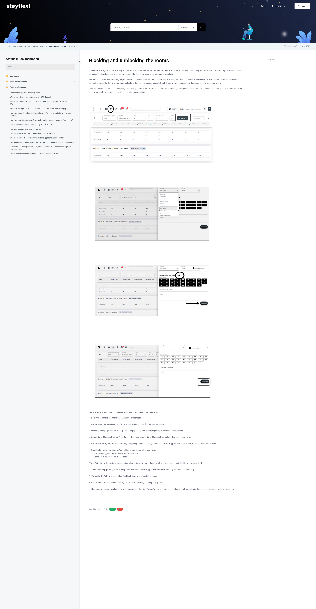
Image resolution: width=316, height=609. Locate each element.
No (120, 509)
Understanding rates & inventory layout (25, 93)
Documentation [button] (278, 6)
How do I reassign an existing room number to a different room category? (38, 109)
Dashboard (14, 76)
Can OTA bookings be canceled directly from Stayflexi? (31, 125)
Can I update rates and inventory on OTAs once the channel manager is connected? (42, 142)
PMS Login (302, 6)
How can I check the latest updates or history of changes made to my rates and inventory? (40, 114)
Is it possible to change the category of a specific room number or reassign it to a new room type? (41, 148)
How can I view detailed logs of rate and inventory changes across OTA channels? (41, 120)
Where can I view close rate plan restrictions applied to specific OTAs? (37, 138)
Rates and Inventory (18, 87)
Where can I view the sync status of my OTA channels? (31, 97)
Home (263, 6)
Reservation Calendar (19, 81)
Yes (112, 509)
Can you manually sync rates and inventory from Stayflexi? (33, 133)
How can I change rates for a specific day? (26, 129)
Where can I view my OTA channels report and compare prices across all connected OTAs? (42, 103)
